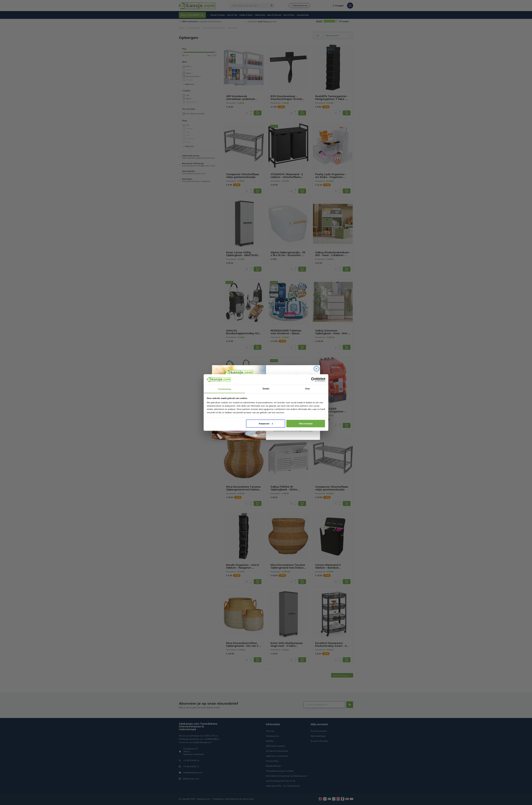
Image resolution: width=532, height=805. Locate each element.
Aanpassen (264, 423)
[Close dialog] (316, 368)
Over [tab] (307, 388)
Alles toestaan (306, 423)
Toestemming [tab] (224, 389)
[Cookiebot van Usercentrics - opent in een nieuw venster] (313, 379)
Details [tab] (266, 388)
